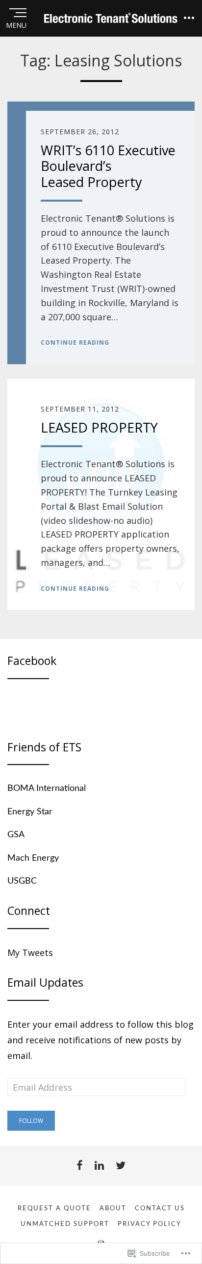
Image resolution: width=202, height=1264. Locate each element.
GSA (16, 834)
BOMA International (46, 788)
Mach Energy (33, 858)
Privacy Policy (149, 1224)
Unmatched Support (65, 1224)
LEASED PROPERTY (99, 427)
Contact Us (160, 1208)
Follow (31, 1121)
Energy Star (29, 812)
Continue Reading (75, 342)
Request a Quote (54, 1208)
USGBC (22, 881)
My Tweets (30, 952)
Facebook (31, 660)
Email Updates (45, 982)
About (113, 1208)
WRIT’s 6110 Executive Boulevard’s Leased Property (108, 166)
